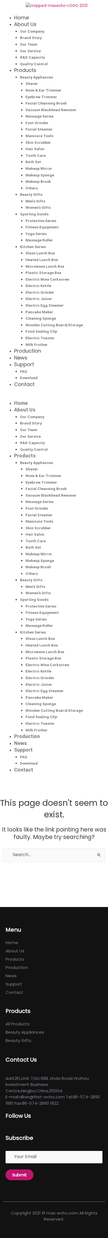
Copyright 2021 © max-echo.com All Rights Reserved (54, 1216)
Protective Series (40, 220)
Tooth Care (35, 155)
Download (29, 378)
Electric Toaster (40, 338)
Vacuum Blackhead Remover (50, 110)
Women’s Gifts (38, 207)
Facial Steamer (39, 129)
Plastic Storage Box (43, 272)
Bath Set (33, 162)
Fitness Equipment (42, 227)
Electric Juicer (38, 298)
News (20, 357)
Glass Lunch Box (40, 253)
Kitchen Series (33, 246)
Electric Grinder (39, 292)
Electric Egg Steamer (44, 305)
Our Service (30, 51)
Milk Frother (36, 344)
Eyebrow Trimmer (41, 97)
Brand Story (31, 37)
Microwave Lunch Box (44, 266)
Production (27, 350)
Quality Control (34, 64)
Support (24, 364)
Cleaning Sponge (40, 318)
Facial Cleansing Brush (46, 103)
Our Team (28, 44)
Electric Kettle (38, 285)
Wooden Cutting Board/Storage (54, 325)
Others (31, 188)
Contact (24, 384)
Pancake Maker (39, 312)
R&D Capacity (32, 57)
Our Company (32, 31)
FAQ (23, 371)
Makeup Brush (38, 181)
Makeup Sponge (39, 175)
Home (21, 17)
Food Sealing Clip (41, 331)
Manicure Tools (39, 136)
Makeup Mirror (38, 168)
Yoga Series (36, 233)
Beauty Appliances (36, 77)
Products (25, 70)
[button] (54, 397)
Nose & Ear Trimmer (43, 90)
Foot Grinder (36, 123)
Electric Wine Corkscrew (47, 279)
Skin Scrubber (38, 142)
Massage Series (39, 116)
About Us (25, 24)
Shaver (31, 83)
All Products (18, 1024)
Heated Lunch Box (41, 259)
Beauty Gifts (31, 194)
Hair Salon (34, 149)
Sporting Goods (34, 214)
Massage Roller (39, 240)
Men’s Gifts (35, 201)
